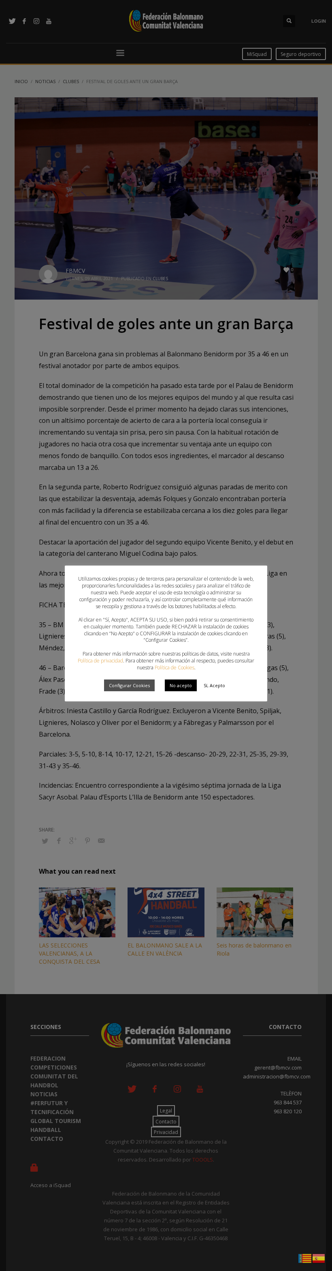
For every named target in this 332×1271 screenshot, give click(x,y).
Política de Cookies (174, 667)
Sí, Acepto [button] (214, 685)
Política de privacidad (100, 660)
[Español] (319, 1257)
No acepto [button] (181, 685)
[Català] (305, 1257)
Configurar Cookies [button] (129, 685)
